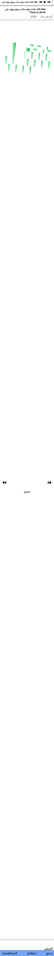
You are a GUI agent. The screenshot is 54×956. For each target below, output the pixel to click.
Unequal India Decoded (27, 39)
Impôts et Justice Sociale (27, 27)
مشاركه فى (32, 953)
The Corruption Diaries (27, 33)
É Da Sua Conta (27, 21)
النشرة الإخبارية (9, 953)
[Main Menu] (3, 3)
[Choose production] (3, 14)
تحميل (27, 491)
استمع (49, 953)
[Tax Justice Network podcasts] (51, 2)
